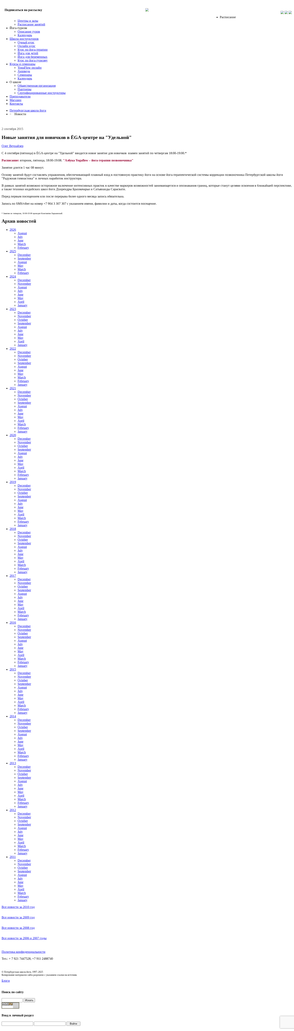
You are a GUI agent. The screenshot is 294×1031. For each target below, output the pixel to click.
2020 (13, 435)
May (20, 265)
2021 (13, 388)
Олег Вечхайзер (12, 146)
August (22, 233)
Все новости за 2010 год (18, 907)
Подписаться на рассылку (23, 10)
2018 (13, 529)
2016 (13, 622)
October (23, 319)
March (22, 244)
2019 (13, 482)
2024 (13, 276)
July (20, 237)
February (23, 247)
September (24, 258)
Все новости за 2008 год (18, 927)
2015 (13, 669)
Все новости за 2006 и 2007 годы (24, 938)
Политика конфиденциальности (23, 951)
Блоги (6, 980)
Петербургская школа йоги (28, 110)
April (21, 301)
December (24, 255)
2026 (13, 229)
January (22, 305)
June (20, 240)
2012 (13, 810)
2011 (13, 857)
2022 (13, 348)
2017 (13, 575)
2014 (13, 716)
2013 (13, 763)
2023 (13, 309)
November (24, 283)
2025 (13, 251)
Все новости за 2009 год (18, 917)
